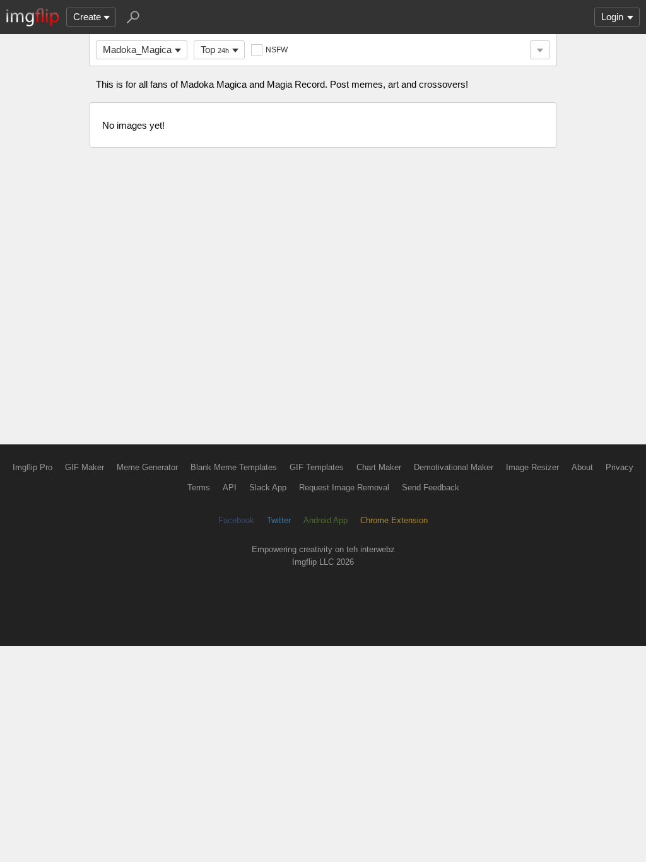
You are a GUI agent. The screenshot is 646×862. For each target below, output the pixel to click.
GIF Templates (317, 467)
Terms (198, 487)
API (230, 487)
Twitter (279, 520)
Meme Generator (147, 467)
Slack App (267, 487)
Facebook (236, 520)
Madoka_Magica (137, 49)
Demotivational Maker (453, 467)
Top (215, 49)
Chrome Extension (394, 520)
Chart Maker (378, 467)
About (582, 467)
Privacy (619, 467)
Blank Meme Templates (234, 467)
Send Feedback (430, 487)
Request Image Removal (344, 487)
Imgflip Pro (32, 467)
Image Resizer (532, 467)
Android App (325, 520)
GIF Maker (84, 467)
